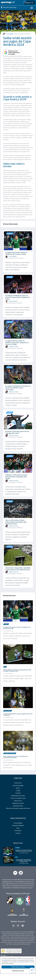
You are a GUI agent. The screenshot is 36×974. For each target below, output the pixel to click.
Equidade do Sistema (18, 803)
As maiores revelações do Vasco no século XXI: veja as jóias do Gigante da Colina (17, 297)
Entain (18, 828)
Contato (18, 790)
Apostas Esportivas (9, 7)
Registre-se (29, 3)
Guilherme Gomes (13, 346)
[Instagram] (18, 925)
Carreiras (18, 833)
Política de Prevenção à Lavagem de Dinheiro (18, 808)
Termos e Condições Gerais (18, 798)
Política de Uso (18, 801)
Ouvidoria (18, 793)
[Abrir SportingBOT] (32, 970)
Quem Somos (18, 783)
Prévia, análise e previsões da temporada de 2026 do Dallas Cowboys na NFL (17, 670)
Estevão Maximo (13, 301)
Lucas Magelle (9, 34)
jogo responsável (18, 883)
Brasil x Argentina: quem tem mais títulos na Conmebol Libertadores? (15, 756)
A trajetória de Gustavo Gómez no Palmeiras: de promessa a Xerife (16, 253)
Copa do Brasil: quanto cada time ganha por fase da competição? (17, 714)
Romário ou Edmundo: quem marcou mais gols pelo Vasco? (17, 432)
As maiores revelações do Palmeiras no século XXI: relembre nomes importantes (18, 388)
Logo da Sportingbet (18, 785)
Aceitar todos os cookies (18, 967)
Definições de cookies (18, 970)
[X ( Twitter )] (13, 925)
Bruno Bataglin (13, 256)
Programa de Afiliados (18, 825)
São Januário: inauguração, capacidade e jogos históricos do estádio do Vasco (17, 569)
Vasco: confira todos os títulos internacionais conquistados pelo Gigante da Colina (16, 522)
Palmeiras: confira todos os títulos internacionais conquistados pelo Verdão (16, 476)
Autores (18, 788)
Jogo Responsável (18, 806)
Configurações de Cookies (18, 795)
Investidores (18, 830)
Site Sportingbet (18, 823)
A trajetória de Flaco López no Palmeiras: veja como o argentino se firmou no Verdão (17, 342)
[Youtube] (22, 925)
